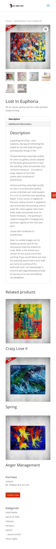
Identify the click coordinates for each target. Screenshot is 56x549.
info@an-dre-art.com (19, 485)
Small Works (11, 512)
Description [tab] (14, 119)
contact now (13, 495)
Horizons (10, 525)
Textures (10, 521)
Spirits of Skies (13, 516)
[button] (45, 29)
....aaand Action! (19, 21)
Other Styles (11, 538)
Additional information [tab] (20, 124)
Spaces (9, 530)
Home (8, 21)
